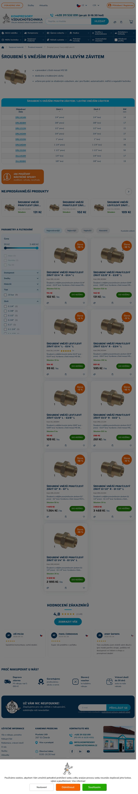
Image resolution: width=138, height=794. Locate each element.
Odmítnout (68, 787)
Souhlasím (94, 787)
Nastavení (42, 787)
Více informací (78, 781)
